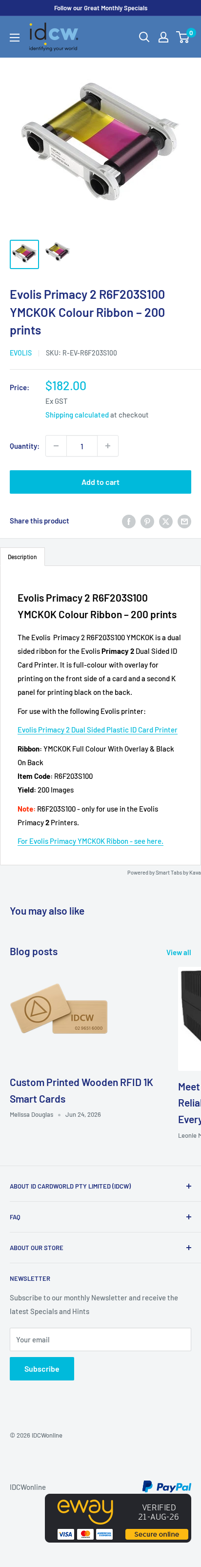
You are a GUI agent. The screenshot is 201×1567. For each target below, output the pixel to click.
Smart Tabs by (172, 872)
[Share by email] (184, 520)
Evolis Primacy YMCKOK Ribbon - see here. (96, 840)
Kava (195, 872)
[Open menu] (15, 38)
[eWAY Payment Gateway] (118, 1500)
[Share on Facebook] (129, 520)
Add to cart (100, 481)
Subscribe (42, 1368)
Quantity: (25, 445)
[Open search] (144, 37)
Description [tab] (22, 556)
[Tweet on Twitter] (166, 520)
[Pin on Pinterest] (147, 520)
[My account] (163, 37)
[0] (183, 37)
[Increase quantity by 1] (108, 446)
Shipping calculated (77, 414)
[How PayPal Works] (166, 1487)
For (23, 840)
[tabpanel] (100, 715)
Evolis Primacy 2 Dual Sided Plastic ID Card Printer (98, 729)
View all (178, 952)
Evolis (21, 353)
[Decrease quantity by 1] (56, 446)
